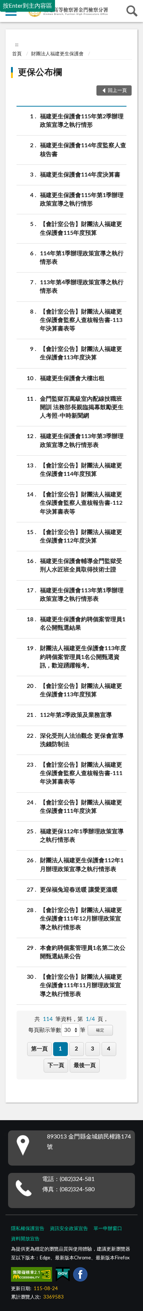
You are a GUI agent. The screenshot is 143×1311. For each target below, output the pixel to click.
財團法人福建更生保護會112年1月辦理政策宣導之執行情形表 (82, 865)
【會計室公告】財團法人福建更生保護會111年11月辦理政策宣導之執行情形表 (81, 985)
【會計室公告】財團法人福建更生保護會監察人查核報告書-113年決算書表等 (81, 320)
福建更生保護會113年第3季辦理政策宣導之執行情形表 (82, 440)
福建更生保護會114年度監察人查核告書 (83, 149)
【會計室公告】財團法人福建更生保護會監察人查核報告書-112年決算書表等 (81, 503)
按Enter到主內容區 (27, 6)
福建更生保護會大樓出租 (72, 378)
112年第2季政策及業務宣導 (76, 715)
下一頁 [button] (56, 1065)
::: (16, 44)
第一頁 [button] (39, 1049)
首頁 (17, 54)
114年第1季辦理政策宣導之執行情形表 (82, 258)
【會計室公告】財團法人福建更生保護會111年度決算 (81, 807)
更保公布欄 (40, 72)
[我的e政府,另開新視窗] (63, 1276)
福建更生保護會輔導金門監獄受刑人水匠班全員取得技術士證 (81, 565)
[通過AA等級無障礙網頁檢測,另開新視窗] (31, 1276)
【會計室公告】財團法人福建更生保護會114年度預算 (81, 470)
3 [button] (92, 1049)
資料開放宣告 (25, 1239)
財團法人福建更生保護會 (57, 54)
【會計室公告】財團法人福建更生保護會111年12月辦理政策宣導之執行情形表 (81, 918)
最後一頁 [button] (85, 1065)
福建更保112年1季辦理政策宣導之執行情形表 (82, 836)
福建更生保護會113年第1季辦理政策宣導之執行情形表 (82, 595)
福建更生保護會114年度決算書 (80, 175)
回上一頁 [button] (117, 90)
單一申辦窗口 (108, 1228)
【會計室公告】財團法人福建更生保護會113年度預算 (81, 690)
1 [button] (60, 1049)
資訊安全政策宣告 (69, 1228)
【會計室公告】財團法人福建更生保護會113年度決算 (81, 353)
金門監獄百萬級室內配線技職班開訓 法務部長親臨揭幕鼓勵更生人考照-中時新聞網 (82, 407)
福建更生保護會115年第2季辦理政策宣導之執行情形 (82, 121)
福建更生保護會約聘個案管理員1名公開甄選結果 (82, 623)
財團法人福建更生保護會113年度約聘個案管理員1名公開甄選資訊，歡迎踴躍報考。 (83, 656)
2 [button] (76, 1049)
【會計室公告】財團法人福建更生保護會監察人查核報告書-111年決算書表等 (81, 773)
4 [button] (108, 1049)
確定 (100, 1030)
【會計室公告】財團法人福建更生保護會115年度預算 (81, 228)
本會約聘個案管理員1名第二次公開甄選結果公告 (82, 952)
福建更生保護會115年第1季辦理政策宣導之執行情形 (82, 199)
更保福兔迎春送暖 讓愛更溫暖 (79, 890)
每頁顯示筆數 (44, 1030)
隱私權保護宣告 (27, 1228)
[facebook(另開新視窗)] (80, 1276)
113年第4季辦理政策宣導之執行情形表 (82, 286)
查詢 (132, 11)
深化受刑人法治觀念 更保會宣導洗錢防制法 (82, 740)
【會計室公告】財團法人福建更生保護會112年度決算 (81, 536)
